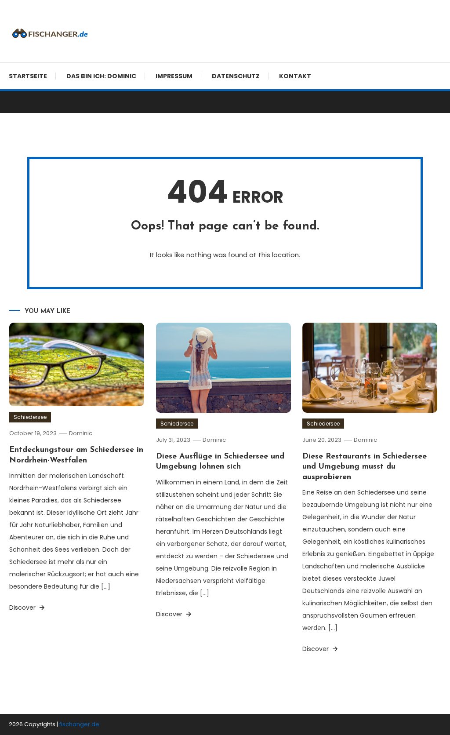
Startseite (28, 76)
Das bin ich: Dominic (101, 76)
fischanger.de (79, 724)
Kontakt (295, 76)
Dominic (80, 433)
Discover (23, 607)
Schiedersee (30, 417)
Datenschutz (236, 76)
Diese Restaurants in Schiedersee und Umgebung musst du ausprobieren (364, 467)
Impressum (174, 76)
